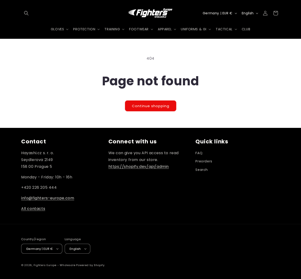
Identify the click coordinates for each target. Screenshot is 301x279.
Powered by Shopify (90, 265)
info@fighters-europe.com (47, 198)
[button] (26, 13)
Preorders (203, 161)
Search (201, 169)
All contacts (33, 208)
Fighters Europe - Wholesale (54, 265)
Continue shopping (150, 105)
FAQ (198, 153)
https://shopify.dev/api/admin (138, 166)
